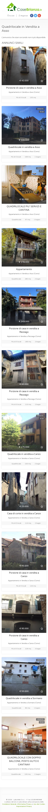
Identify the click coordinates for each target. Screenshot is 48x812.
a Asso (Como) (34, 92)
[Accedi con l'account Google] (39, 15)
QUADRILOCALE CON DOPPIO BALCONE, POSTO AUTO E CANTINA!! (24, 761)
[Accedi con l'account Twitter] (35, 15)
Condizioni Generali (9, 804)
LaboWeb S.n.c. (19, 800)
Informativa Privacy (24, 804)
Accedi (11, 16)
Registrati (24, 16)
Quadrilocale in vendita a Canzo (24, 454)
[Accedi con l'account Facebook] (31, 15)
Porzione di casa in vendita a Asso (24, 88)
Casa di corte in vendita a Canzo (24, 513)
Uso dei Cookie (39, 804)
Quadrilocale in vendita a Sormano (24, 698)
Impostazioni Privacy (24, 806)
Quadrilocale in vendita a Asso (24, 147)
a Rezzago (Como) (34, 336)
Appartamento (24, 269)
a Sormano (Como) (34, 703)
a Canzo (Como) (34, 458)
